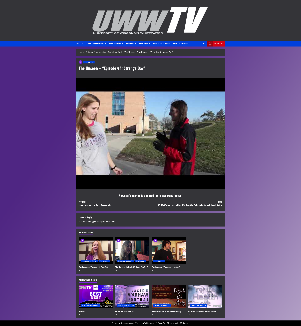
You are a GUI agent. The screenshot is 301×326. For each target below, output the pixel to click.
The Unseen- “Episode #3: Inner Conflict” (131, 267)
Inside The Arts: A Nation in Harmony (166, 311)
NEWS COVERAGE (115, 43)
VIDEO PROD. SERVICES (161, 43)
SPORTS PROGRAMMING (95, 43)
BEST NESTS (143, 43)
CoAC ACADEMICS (179, 43)
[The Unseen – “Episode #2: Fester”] (169, 250)
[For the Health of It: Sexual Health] (205, 296)
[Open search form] (204, 43)
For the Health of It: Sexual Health (202, 311)
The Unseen (89, 62)
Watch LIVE (218, 43)
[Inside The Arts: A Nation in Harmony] (169, 296)
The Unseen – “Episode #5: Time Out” (94, 267)
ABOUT (78, 43)
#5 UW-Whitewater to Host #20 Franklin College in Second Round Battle (190, 203)
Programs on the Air (89, 261)
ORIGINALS (130, 43)
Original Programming (90, 305)
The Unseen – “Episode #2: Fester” (166, 267)
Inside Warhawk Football (124, 311)
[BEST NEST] (96, 296)
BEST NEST (83, 311)
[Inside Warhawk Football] (132, 296)
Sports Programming (126, 305)
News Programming (162, 305)
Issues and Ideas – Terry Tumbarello (95, 203)
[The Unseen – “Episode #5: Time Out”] (96, 250)
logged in (94, 221)
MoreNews (172, 323)
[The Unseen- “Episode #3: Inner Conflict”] (132, 250)
